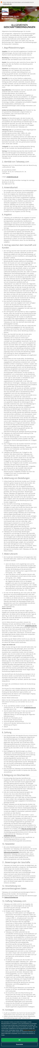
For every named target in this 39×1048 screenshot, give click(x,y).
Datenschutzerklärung (11, 897)
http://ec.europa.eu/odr (28, 829)
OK (19, 1040)
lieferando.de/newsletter (11, 852)
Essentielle (19, 1044)
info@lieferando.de (12, 177)
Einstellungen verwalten (29, 1030)
